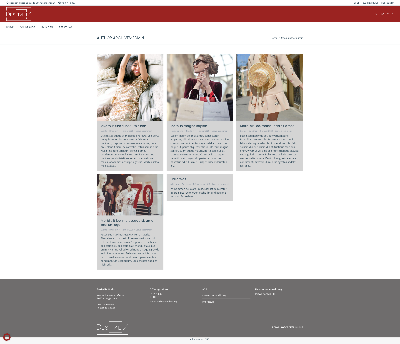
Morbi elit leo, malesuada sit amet (267, 126)
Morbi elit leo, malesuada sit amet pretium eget (128, 222)
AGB (204, 289)
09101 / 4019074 (69, 2)
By (113, 130)
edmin (138, 37)
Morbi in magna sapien (188, 126)
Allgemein (175, 184)
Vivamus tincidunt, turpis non (123, 126)
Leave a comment (144, 130)
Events (104, 130)
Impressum (208, 301)
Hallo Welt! (178, 179)
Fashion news (176, 130)
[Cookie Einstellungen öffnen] (7, 340)
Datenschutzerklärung (214, 295)
